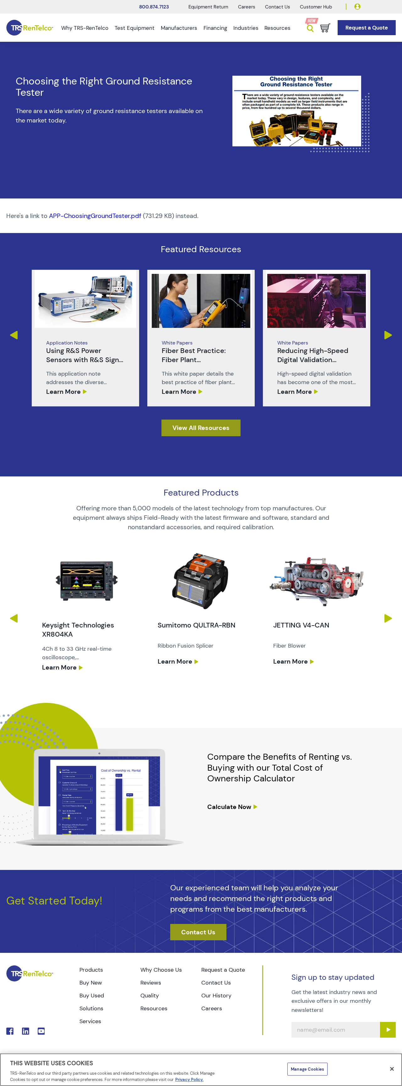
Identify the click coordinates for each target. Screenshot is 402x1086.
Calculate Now (229, 807)
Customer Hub (316, 7)
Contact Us (277, 7)
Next (388, 335)
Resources (277, 27)
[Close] (392, 1069)
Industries (245, 27)
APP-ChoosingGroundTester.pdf (95, 216)
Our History (216, 995)
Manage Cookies (307, 1069)
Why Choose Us (161, 970)
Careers (246, 7)
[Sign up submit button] (388, 1030)
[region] (201, 1069)
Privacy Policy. (189, 1079)
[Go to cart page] (325, 28)
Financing (215, 27)
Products (91, 970)
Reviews (150, 982)
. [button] (85, 338)
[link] (85, 338)
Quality (149, 995)
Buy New (90, 982)
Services (90, 1021)
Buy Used (91, 995)
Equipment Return (208, 7)
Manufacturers (179, 27)
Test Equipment (135, 27)
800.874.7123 (154, 7)
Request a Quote (223, 970)
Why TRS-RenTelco (84, 27)
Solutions (91, 1008)
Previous (13, 335)
